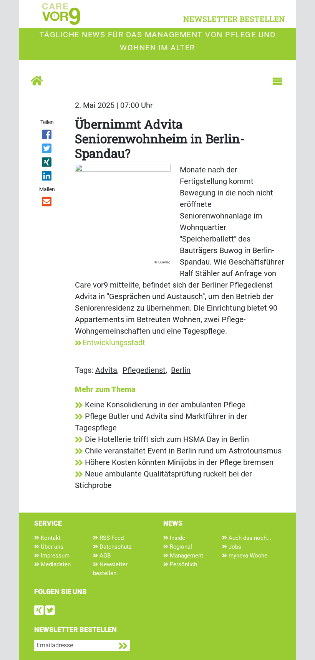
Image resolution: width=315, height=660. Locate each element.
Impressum (54, 555)
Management (185, 555)
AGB (104, 555)
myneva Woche (247, 555)
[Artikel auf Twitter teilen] (47, 150)
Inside (176, 537)
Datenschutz (114, 546)
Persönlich (182, 564)
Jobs (234, 546)
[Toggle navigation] (277, 81)
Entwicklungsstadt (114, 342)
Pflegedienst (144, 370)
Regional (180, 546)
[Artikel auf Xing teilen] (47, 163)
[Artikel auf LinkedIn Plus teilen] (47, 177)
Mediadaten (55, 564)
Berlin (181, 370)
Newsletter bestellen (110, 569)
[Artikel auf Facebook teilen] (47, 136)
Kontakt (50, 537)
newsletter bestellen (234, 19)
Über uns (51, 546)
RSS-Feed (111, 537)
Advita (106, 370)
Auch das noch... (249, 537)
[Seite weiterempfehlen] (47, 203)
